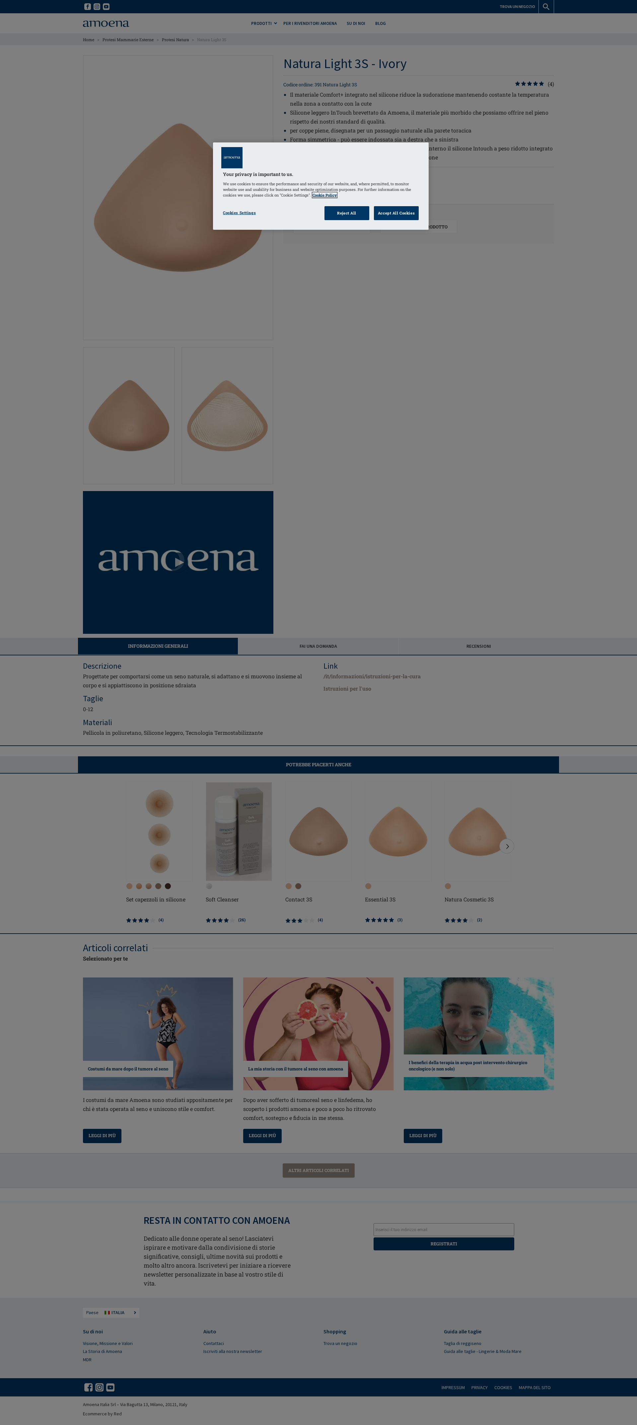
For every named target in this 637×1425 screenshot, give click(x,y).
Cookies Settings (239, 212)
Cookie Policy (325, 195)
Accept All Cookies (396, 212)
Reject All (346, 212)
